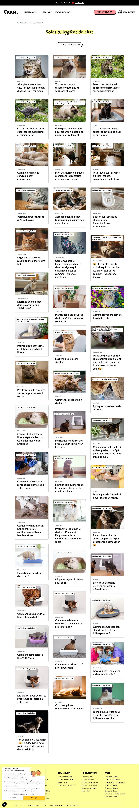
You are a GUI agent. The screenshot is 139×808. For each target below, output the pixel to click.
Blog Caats (23, 23)
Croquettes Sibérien (111, 797)
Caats (16, 23)
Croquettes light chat (89, 788)
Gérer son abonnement (65, 779)
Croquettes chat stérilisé (90, 782)
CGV (15, 805)
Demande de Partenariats (66, 785)
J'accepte (34, 798)
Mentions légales (34, 805)
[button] (4, 804)
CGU (22, 805)
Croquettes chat (87, 777)
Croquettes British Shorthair (114, 782)
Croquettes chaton (88, 779)
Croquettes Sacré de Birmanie (115, 794)
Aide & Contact (63, 782)
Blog (45, 805)
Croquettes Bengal (111, 791)
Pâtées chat (85, 791)
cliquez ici (79, 3)
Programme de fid (56, 805)
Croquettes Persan (111, 777)
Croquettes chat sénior (89, 785)
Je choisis (13, 798)
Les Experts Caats (72, 805)
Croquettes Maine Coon (113, 779)
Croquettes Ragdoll (111, 785)
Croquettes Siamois (111, 788)
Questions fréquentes (65, 777)
